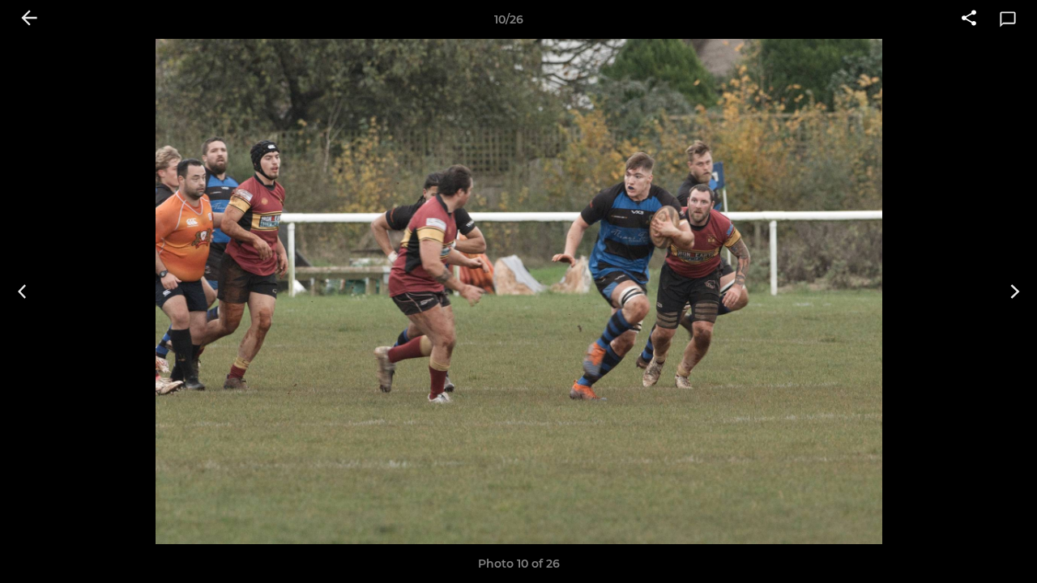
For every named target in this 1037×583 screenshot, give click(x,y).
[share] (969, 19)
